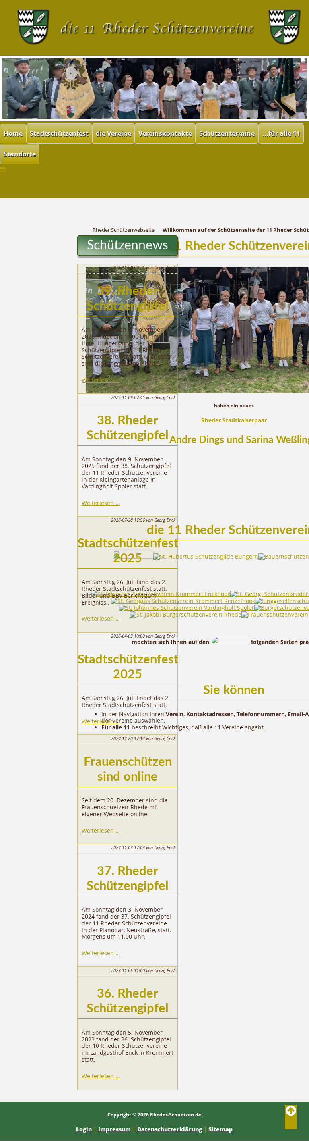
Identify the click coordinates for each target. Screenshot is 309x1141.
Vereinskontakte (165, 133)
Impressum (114, 1129)
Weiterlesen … (101, 380)
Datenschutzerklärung (169, 1129)
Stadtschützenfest (59, 133)
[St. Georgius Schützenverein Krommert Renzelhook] (183, 601)
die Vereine (113, 133)
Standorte (20, 154)
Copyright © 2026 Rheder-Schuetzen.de (154, 1115)
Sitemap (220, 1129)
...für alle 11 (281, 133)
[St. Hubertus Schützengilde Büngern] (205, 556)
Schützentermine (227, 133)
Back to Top (291, 1117)
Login (84, 1129)
